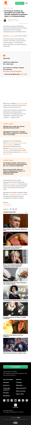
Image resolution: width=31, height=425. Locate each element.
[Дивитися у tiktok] (23, 400)
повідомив (11, 36)
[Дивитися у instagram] (8, 400)
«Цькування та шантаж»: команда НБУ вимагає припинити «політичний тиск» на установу (15, 133)
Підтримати (20, 3)
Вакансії (18, 379)
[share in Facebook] (10, 209)
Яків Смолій (7, 204)
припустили (20, 103)
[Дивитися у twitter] (19, 400)
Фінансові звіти (21, 388)
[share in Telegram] (16, 209)
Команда (6, 382)
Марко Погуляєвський (13, 19)
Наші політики (20, 391)
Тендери (19, 382)
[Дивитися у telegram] (12, 400)
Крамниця (19, 385)
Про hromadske (8, 379)
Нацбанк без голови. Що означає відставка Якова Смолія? (13, 127)
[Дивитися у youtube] (15, 400)
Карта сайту (20, 394)
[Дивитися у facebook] (4, 400)
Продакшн (6, 395)
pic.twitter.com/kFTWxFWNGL (12, 71)
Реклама (6, 392)
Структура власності (6, 389)
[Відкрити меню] (26, 3)
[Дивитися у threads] (27, 400)
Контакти (6, 385)
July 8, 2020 (23, 74)
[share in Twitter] (13, 209)
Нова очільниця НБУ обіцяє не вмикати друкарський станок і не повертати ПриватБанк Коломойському (14, 172)
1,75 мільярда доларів (15, 194)
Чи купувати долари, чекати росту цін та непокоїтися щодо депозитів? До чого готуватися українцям (15, 164)
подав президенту (13, 184)
